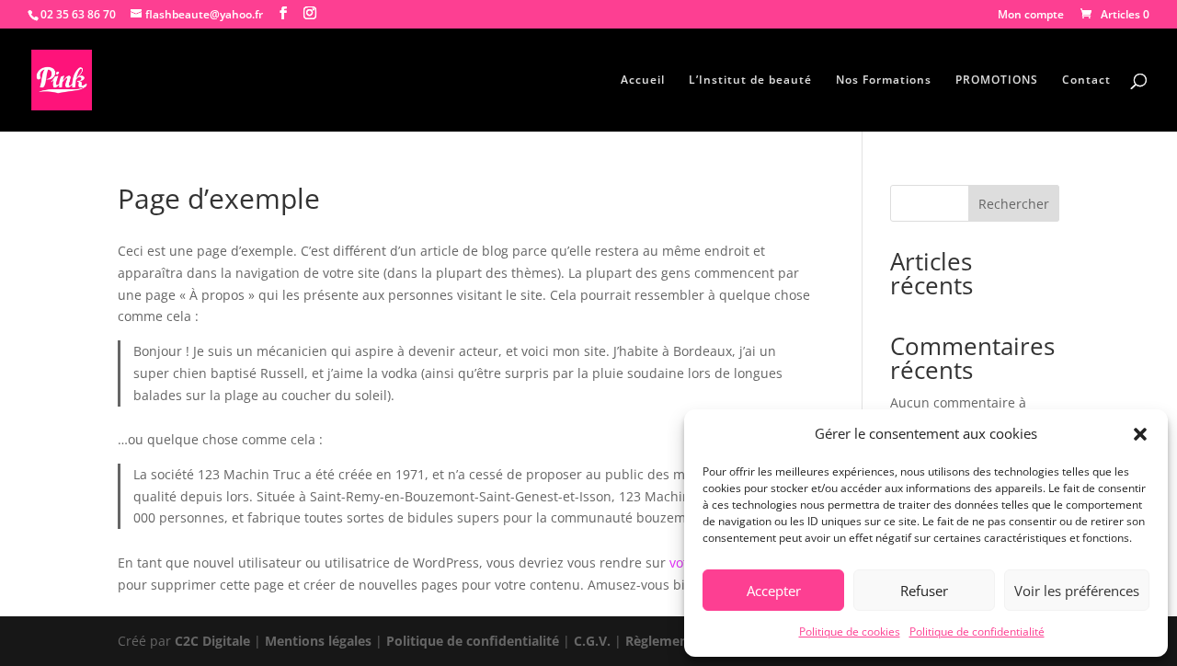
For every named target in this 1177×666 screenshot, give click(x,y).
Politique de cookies (849, 631)
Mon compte (1031, 15)
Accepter (774, 590)
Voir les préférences (1076, 590)
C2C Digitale (212, 640)
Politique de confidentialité (977, 631)
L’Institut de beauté (750, 80)
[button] (1140, 434)
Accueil (643, 80)
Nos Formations (883, 80)
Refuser (924, 590)
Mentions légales (318, 640)
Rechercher (1013, 203)
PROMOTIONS (996, 80)
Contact (1086, 80)
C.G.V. (594, 640)
